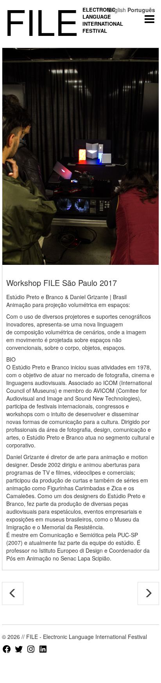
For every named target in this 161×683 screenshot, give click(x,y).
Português (141, 10)
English (117, 10)
